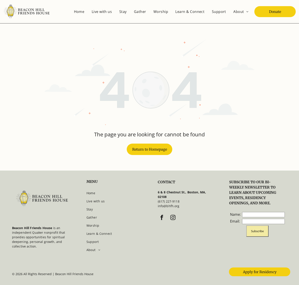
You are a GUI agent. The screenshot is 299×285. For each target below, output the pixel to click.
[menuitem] (79, 11)
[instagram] (173, 218)
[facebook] (162, 218)
